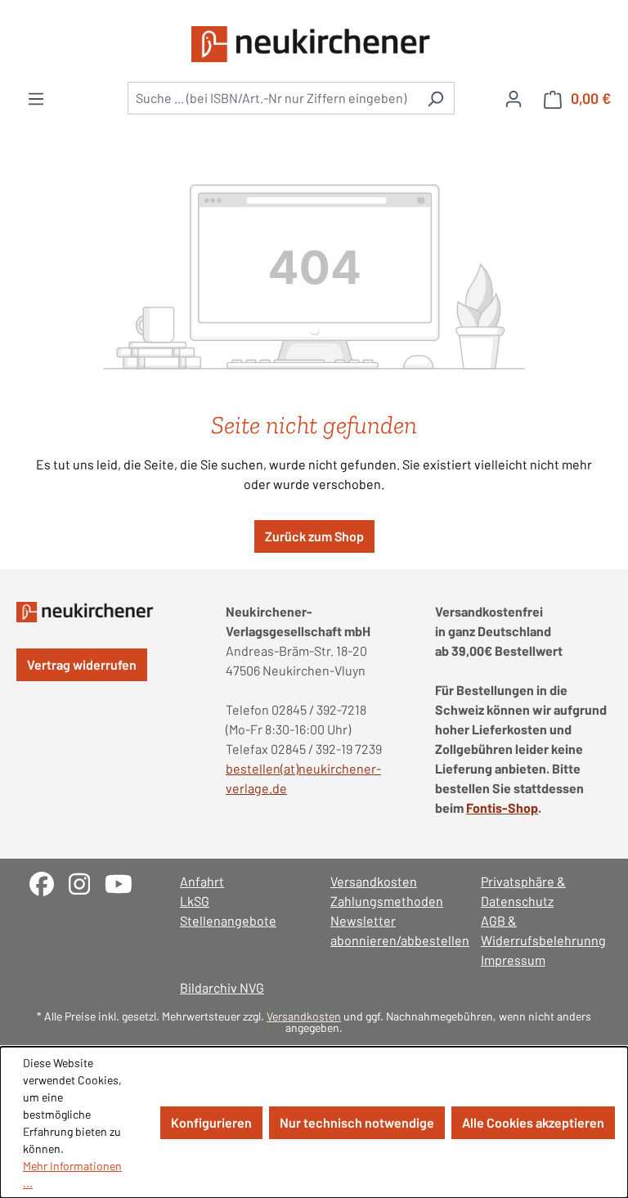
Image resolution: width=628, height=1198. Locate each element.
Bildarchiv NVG (222, 987)
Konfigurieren (211, 1122)
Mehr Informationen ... (72, 1174)
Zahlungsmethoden (386, 901)
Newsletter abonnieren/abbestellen (389, 930)
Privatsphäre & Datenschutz (523, 891)
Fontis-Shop (502, 807)
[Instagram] (87, 882)
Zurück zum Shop (314, 536)
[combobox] (272, 98)
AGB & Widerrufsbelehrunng (540, 930)
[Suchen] (435, 98)
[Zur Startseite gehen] (314, 44)
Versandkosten (373, 881)
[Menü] (36, 98)
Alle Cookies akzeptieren (533, 1122)
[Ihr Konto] (513, 98)
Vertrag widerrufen (82, 664)
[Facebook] (49, 882)
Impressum (513, 959)
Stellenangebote (228, 920)
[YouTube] (125, 882)
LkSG (194, 901)
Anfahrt (202, 881)
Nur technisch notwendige (357, 1122)
